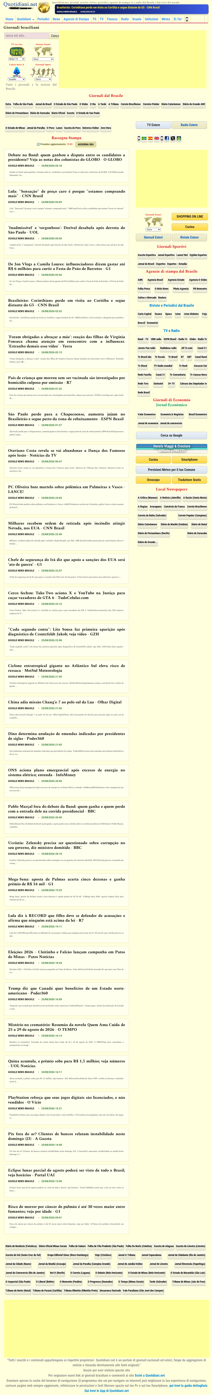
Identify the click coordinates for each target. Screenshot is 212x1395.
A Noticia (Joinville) (170, 497)
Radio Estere (189, 125)
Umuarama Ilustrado (110, 1290)
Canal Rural (201, 356)
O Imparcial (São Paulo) (18, 1281)
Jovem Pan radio (146, 348)
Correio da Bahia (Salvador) (152, 515)
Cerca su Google (171, 435)
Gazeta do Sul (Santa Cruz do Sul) (23, 1255)
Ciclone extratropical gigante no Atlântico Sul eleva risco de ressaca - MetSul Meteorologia (66, 668)
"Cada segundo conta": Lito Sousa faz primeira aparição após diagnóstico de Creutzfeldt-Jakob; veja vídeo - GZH (66, 632)
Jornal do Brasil (43, 104)
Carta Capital (144, 313)
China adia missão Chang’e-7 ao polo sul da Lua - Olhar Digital (65, 702)
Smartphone (189, 460)
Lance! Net (182, 255)
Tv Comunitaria (178, 374)
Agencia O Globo (198, 279)
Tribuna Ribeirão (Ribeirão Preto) (81, 1290)
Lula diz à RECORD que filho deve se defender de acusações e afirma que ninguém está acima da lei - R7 (66, 918)
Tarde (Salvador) (158, 1281)
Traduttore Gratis (189, 480)
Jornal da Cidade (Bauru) (18, 1263)
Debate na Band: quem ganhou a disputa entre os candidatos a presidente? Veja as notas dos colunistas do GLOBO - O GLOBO (66, 157)
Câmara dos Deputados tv (193, 383)
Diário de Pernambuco (17, 113)
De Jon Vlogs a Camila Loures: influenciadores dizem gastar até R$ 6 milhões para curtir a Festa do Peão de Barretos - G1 (66, 267)
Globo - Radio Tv (198, 339)
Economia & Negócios (172, 414)
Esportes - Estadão (177, 263)
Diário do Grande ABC (194, 104)
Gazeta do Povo (72, 127)
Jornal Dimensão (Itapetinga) (190, 1263)
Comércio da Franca (174, 506)
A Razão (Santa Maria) (195, 497)
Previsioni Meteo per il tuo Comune (171, 470)
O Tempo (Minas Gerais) (131, 1281)
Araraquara (155, 506)
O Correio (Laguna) (80, 1272)
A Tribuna (113, 104)
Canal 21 (202, 348)
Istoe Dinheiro (191, 313)
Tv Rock (183, 365)
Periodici (43, 19)
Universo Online (90, 127)
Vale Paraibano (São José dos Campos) (143, 1290)
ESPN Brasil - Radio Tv (175, 339)
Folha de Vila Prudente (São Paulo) (106, 1246)
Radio (125, 19)
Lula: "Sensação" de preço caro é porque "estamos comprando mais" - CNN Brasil (66, 194)
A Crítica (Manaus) (148, 497)
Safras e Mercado (147, 297)
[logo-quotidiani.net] (27, 7)
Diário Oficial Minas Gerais (53, 1246)
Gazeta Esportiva (147, 255)
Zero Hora (106, 127)
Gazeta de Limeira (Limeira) (190, 1246)
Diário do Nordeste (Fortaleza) (21, 1246)
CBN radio (156, 339)
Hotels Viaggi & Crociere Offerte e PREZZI (171, 448)
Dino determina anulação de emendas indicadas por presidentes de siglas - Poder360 (66, 736)
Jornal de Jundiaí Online (130, 1263)
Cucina (189, 227)
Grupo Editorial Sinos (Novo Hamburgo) (67, 1255)
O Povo (50, 127)
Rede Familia (144, 374)
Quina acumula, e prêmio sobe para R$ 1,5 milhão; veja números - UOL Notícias (66, 1064)
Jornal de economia (148, 423)
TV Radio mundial (163, 365)
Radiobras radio (168, 348)
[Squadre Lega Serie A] (17, 72)
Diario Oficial (58, 113)
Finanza (112, 19)
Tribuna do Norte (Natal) (18, 1290)
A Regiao (142, 506)
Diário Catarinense (171, 104)
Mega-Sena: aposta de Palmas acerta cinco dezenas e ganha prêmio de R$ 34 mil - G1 (66, 882)
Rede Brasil (144, 392)
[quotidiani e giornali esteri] (43, 52)
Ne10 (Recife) (57, 1272)
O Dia (93, 104)
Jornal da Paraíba (36, 127)
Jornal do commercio (171, 423)
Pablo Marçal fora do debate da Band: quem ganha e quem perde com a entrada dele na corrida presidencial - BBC (66, 809)
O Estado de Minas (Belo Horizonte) (146, 1272)
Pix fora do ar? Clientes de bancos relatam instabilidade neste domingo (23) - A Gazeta (66, 1136)
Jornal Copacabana (151, 1255)
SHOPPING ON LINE (190, 216)
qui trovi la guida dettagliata (188, 1386)
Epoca (168, 313)
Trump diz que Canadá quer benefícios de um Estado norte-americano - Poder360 (66, 991)
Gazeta (70, 113)
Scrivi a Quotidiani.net (150, 1375)
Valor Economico (146, 414)
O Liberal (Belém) (45, 1281)
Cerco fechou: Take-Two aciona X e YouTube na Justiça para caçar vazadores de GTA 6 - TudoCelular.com (66, 595)
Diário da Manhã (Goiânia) (174, 524)
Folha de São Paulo (23, 104)
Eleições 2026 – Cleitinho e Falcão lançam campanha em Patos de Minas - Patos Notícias (66, 954)
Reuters (162, 297)
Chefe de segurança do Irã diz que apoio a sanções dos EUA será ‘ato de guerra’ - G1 (66, 562)
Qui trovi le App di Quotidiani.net (106, 1391)
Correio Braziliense (131, 104)
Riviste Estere (189, 237)
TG (94, 19)
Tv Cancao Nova (198, 374)
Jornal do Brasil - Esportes (151, 263)
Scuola (136, 19)
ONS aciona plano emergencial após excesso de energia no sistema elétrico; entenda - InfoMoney (66, 773)
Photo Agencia (181, 288)
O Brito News (162, 288)
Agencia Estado (176, 279)
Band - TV (143, 339)
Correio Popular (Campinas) (192, 515)
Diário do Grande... (148, 542)
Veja (204, 313)
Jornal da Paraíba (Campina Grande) (91, 1263)
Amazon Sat (200, 365)
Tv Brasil (172, 356)
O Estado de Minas (15, 127)
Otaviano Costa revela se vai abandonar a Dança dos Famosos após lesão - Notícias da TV (66, 453)
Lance (59, 127)
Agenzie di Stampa (76, 19)
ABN (140, 279)
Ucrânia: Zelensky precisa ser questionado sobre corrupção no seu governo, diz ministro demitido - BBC (66, 845)
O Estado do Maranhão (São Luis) (188, 1272)
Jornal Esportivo (166, 255)
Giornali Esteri (153, 237)
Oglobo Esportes (198, 255)
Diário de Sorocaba (40, 113)
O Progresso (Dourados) (100, 1281)
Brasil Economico (198, 414)
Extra (8, 104)
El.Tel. (178, 19)
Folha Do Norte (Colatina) (139, 1246)
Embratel (158, 383)
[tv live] (17, 52)
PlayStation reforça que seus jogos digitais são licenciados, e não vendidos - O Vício (66, 1100)
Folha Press (144, 288)
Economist (152, 322)
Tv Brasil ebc (144, 356)
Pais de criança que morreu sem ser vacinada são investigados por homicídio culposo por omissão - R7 (66, 380)
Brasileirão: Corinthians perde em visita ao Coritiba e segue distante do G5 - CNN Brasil (66, 303)
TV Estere (153, 125)
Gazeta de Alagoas (164, 1246)
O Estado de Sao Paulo (88, 113)
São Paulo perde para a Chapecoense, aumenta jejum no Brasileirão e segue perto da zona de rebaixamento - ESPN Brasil (66, 417)
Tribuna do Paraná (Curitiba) (47, 1290)
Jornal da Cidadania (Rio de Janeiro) (186, 1255)
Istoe (178, 313)
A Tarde (102, 104)
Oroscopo (153, 480)
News (56, 19)
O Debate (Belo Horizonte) (109, 1272)
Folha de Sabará (77, 1246)
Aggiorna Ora (86, 144)
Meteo (166, 19)
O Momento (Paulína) (71, 1281)
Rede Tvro (143, 383)
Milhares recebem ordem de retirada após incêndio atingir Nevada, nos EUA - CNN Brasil (66, 526)
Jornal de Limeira (159, 1263)
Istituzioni (151, 19)
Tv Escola (160, 356)
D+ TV (171, 383)
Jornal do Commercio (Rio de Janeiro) (25, 1272)
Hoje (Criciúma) (103, 1255)
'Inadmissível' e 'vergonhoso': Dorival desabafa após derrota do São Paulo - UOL (66, 230)
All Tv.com (187, 348)
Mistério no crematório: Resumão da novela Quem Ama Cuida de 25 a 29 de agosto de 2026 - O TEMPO (66, 1027)
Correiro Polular (151, 104)
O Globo (84, 104)
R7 (182, 356)
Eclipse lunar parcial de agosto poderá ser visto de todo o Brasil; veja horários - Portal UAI (66, 1173)
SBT (189, 356)
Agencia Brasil (155, 279)
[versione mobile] (187, 19)
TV (102, 19)
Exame (158, 313)
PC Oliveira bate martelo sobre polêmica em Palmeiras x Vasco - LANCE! (66, 489)
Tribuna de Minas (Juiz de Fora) (188, 1281)
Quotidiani (24, 19)
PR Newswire (200, 288)
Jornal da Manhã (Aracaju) (52, 1263)
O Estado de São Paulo (65, 104)
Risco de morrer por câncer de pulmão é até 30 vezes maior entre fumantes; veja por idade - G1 (66, 1209)
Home (9, 19)
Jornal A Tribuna (126, 1255)
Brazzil (141, 322)
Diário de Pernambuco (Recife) (154, 533)
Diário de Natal (199, 524)
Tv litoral (142, 365)
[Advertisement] (132, 59)
